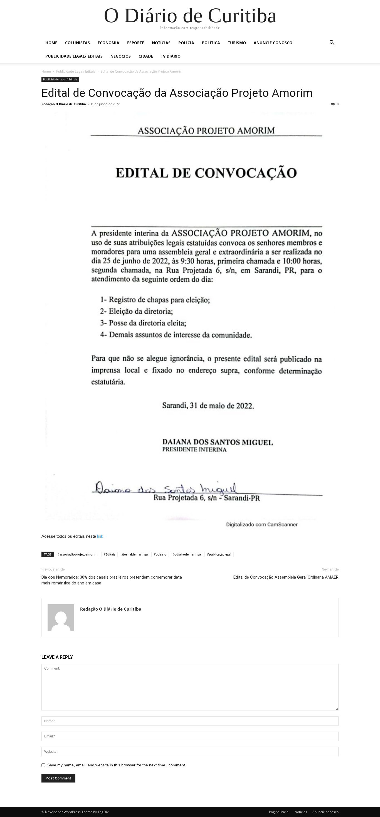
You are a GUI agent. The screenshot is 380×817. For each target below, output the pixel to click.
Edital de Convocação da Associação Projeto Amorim (177, 93)
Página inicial (279, 811)
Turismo (237, 42)
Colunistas (77, 42)
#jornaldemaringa (134, 554)
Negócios (120, 56)
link (100, 536)
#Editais (109, 554)
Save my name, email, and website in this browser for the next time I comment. (116, 765)
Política (211, 42)
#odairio (160, 554)
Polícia (186, 42)
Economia (108, 42)
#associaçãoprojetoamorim (78, 554)
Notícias (161, 42)
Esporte (135, 42)
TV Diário (171, 56)
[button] (332, 43)
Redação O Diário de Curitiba (63, 104)
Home (51, 42)
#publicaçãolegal (219, 554)
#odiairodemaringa (186, 554)
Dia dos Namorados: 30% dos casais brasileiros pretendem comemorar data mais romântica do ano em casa (111, 580)
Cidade (146, 56)
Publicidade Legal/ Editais (74, 56)
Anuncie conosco (273, 42)
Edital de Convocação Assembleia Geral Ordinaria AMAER (286, 577)
